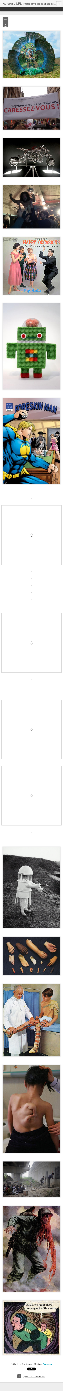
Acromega (47, 1363)
